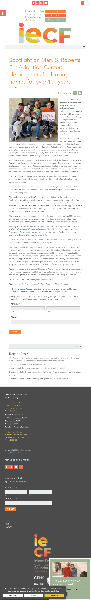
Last (48, 312)
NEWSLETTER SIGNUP (55, 20)
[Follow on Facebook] (7, 467)
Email (15, 317)
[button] (3, 13)
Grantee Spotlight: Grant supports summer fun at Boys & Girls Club (37, 368)
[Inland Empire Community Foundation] (45, 43)
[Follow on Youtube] (16, 467)
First (12, 312)
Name (15, 304)
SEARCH (8, 521)
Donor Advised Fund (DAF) (31, 289)
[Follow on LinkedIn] (11, 467)
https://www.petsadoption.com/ (38, 279)
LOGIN (55, 11)
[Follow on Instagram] (21, 467)
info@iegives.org (11, 398)
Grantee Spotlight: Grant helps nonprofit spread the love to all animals (38, 379)
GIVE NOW (55, 16)
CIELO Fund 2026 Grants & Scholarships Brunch (29, 364)
